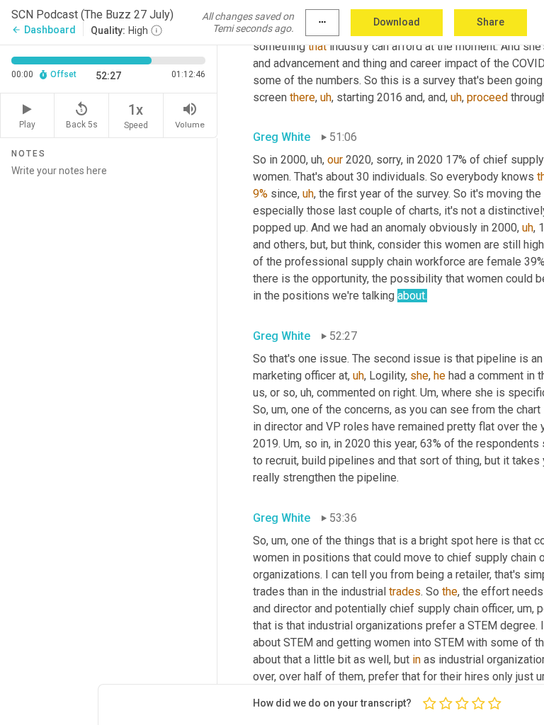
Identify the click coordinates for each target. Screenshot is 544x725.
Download (396, 22)
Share (490, 22)
